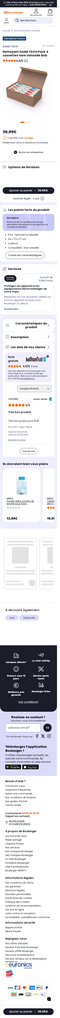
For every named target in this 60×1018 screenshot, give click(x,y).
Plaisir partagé (13, 839)
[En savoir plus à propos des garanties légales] (42, 199)
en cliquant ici (27, 378)
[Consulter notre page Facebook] (37, 737)
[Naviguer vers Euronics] (28, 965)
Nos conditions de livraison (20, 797)
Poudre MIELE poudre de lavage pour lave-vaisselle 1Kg (20, 503)
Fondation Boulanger (17, 863)
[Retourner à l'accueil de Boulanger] (14, 12)
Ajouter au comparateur (30, 152)
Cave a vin (29, 617)
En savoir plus (11, 308)
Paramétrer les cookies (18, 898)
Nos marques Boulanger (19, 851)
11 (26, 61)
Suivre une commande (18, 793)
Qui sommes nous (16, 836)
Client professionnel (16, 866)
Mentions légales (15, 890)
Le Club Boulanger (15, 859)
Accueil (6, 30)
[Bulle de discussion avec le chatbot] (49, 999)
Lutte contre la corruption (20, 913)
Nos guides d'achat (16, 801)
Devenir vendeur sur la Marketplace (25, 958)
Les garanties (13, 886)
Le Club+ (29, 137)
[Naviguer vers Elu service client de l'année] (28, 974)
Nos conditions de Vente (19, 882)
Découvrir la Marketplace (19, 955)
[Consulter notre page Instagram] (49, 737)
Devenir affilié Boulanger (19, 951)
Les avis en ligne (14, 909)
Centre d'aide (13, 805)
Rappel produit (13, 927)
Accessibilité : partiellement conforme (27, 917)
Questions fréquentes (18, 789)
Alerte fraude (13, 931)
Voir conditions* (28, 702)
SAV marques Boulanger (19, 855)
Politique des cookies (17, 902)
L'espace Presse (14, 843)
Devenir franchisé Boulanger (21, 947)
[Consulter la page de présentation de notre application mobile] (13, 767)
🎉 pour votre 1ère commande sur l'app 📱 (28, 3)
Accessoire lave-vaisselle (27, 30)
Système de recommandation (23, 905)
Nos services (12, 847)
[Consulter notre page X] (43, 737)
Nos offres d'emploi (16, 943)
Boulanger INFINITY (15, 870)
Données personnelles (18, 894)
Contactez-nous (15, 786)
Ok (47, 727)
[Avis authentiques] (35, 359)
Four (12, 617)
